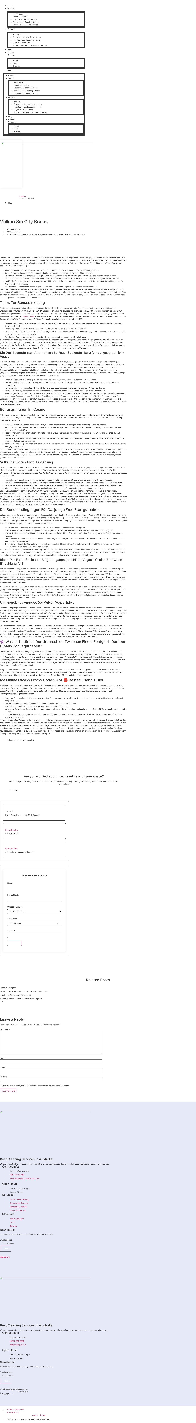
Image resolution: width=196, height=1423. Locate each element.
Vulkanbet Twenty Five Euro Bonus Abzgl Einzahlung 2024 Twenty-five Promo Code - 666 (46, 234)
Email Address (11, 848)
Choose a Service (14, 907)
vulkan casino (28, 316)
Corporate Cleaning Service (25, 19)
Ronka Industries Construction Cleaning (30, 45)
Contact (11, 52)
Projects (11, 29)
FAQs (15, 63)
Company (11, 55)
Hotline (23, 196)
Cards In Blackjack (8, 988)
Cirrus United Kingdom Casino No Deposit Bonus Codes (24, 991)
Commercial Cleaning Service (25, 25)
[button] (44, 70)
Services (11, 8)
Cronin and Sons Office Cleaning (27, 37)
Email (3, 1067)
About (15, 60)
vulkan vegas (12, 740)
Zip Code (11, 930)
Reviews (16, 66)
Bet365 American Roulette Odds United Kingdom (21, 998)
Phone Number (11, 830)
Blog (9, 49)
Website (3, 1076)
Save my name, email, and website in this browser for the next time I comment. (36, 1086)
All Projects (17, 34)
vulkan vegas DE (27, 740)
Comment (5, 1029)
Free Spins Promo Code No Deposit (15, 995)
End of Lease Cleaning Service (26, 22)
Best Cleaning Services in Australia (26, 1159)
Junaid (35, 1415)
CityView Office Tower (22, 42)
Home (10, 6)
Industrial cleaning (20, 16)
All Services (18, 14)
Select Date (12, 918)
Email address (6, 1240)
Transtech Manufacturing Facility (27, 40)
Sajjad (42, 1415)
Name (9, 883)
